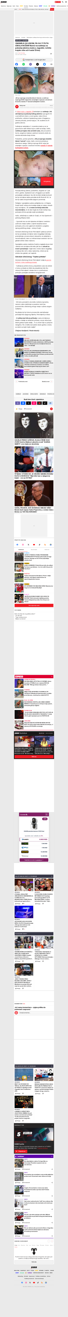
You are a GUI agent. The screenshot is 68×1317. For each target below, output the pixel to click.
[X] (28, 403)
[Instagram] (34, 403)
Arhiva (48, 1276)
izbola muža (34, 394)
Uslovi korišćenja (39, 1278)
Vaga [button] (37, 1245)
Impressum (32, 1276)
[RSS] (45, 545)
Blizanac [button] (23, 1245)
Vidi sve (34, 756)
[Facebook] (23, 403)
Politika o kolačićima (41, 1276)
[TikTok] (45, 403)
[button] (51, 53)
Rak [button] (27, 1245)
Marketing (20, 1276)
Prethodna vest (23, 381)
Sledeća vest (45, 381)
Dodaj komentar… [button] (25, 1013)
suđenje (18, 394)
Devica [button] (33, 1245)
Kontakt (26, 1276)
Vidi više (34, 1262)
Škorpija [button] (42, 1245)
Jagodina (25, 394)
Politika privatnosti (29, 1278)
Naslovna (17, 37)
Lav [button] (30, 1245)
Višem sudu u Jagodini (24, 111)
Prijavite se (22, 1151)
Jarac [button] (51, 1245)
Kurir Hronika (21, 53)
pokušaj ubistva (52, 394)
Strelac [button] (47, 1245)
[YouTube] (39, 403)
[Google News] (50, 403)
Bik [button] (19, 1245)
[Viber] (17, 403)
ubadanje (43, 394)
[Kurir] (3, 2)
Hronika (23, 37)
